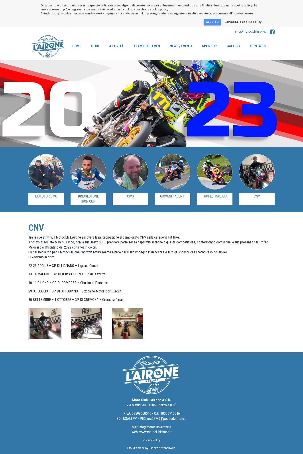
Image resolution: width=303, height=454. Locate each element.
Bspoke (153, 448)
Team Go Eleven (147, 46)
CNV (257, 196)
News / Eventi (181, 46)
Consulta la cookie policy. (243, 22)
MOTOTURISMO (46, 196)
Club (95, 46)
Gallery (233, 46)
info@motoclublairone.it (251, 31)
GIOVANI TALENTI (172, 196)
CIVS (130, 196)
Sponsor (209, 46)
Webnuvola (168, 448)
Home (76, 46)
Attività (116, 46)
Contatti (258, 46)
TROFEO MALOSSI (215, 196)
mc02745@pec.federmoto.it (167, 418)
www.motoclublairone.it (155, 432)
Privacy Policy (151, 440)
